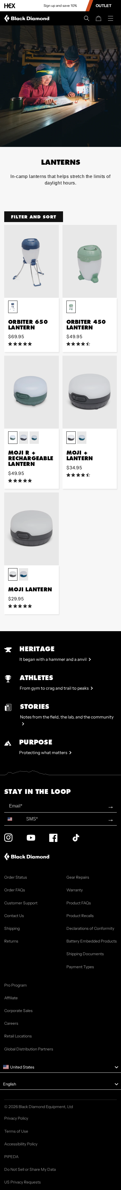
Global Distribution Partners (28, 1049)
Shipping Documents (85, 953)
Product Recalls (80, 915)
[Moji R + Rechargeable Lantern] (31, 392)
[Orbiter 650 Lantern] (31, 261)
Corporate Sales (18, 1010)
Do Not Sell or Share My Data (30, 1169)
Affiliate (11, 997)
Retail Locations (18, 1036)
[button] (86, 18)
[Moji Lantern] (31, 528)
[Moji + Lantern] (89, 392)
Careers (11, 1023)
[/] (27, 18)
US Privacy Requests (22, 1182)
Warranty (74, 889)
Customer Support (20, 902)
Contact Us (14, 915)
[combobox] (14, 819)
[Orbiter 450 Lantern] (89, 261)
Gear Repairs (77, 877)
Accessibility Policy (20, 1143)
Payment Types (80, 966)
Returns (11, 941)
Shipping (12, 928)
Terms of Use (16, 1131)
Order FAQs (14, 889)
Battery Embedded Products (91, 941)
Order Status (15, 877)
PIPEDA (11, 1156)
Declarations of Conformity (90, 928)
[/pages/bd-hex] (9, 5)
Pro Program (15, 985)
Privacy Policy (16, 1118)
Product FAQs (78, 902)
